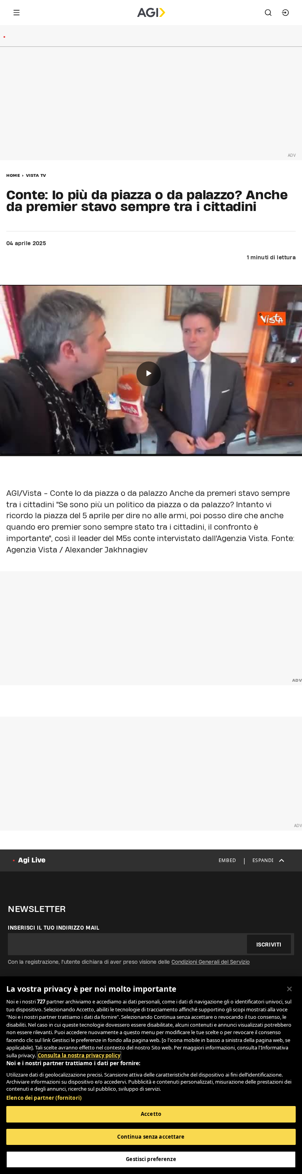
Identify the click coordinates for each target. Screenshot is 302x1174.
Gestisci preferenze (151, 1159)
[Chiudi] (289, 989)
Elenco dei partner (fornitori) (43, 1097)
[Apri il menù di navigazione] (16, 13)
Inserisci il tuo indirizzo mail (53, 927)
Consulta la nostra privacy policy (79, 1055)
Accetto (151, 1113)
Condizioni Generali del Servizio (210, 962)
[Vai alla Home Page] (151, 12)
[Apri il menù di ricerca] (268, 13)
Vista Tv (36, 175)
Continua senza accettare (150, 1136)
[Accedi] (285, 13)
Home (13, 175)
